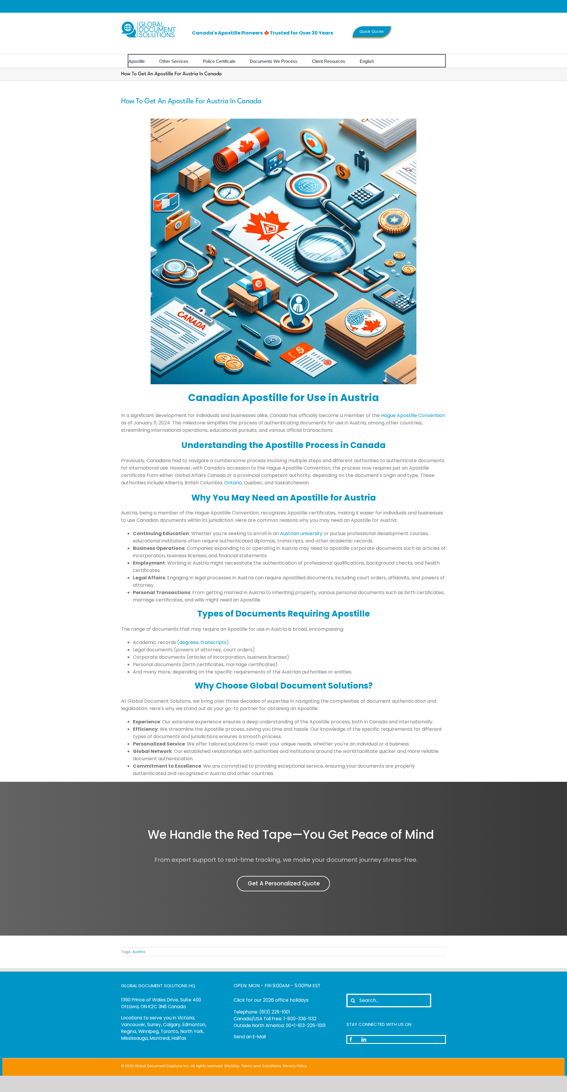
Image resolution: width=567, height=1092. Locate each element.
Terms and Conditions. (261, 1066)
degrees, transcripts (203, 642)
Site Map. (232, 1066)
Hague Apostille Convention (413, 415)
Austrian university (301, 533)
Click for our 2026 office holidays (271, 1000)
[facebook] (351, 1039)
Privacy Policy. (295, 1066)
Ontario (233, 482)
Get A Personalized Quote (284, 883)
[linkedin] (364, 1039)
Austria (138, 951)
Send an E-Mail (250, 1037)
